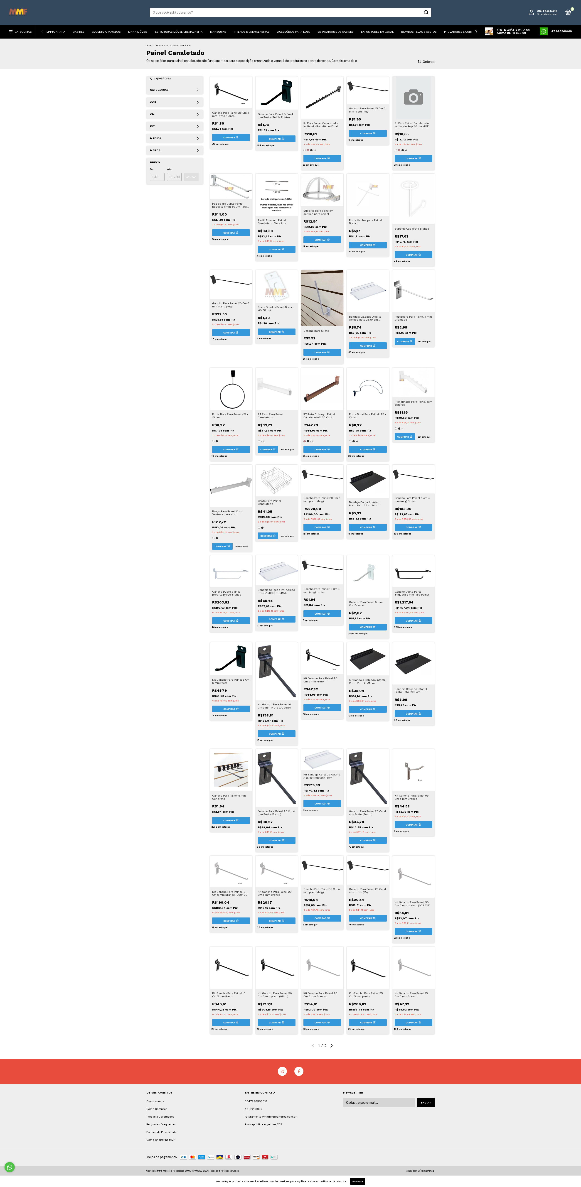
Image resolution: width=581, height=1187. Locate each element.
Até (169, 169)
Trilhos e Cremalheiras (252, 31)
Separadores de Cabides (336, 31)
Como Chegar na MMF (160, 1139)
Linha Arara (56, 31)
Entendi (357, 1181)
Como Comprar (156, 1109)
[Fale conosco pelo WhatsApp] (10, 1167)
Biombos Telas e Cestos (419, 31)
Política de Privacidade (161, 1132)
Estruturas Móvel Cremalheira (179, 31)
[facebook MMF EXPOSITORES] (298, 1071)
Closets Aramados (106, 31)
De (151, 169)
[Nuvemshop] (420, 1171)
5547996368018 (256, 1101)
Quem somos (155, 1101)
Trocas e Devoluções (160, 1116)
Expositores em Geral (377, 31)
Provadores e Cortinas (461, 31)
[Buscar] (426, 12)
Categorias (23, 31)
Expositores (162, 45)
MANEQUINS (218, 31)
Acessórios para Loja (293, 31)
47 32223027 (253, 1109)
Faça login (550, 10)
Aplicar (191, 177)
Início (149, 45)
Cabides (78, 31)
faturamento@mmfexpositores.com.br (271, 1116)
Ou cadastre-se (547, 14)
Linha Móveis (138, 31)
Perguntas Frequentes (161, 1124)
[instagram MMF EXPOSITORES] (282, 1071)
